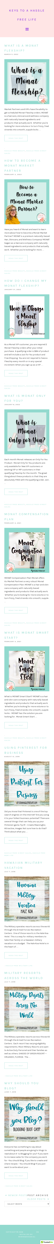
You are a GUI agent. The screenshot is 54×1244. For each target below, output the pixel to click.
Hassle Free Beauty (14, 151)
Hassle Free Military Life (19, 966)
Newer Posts (17, 1195)
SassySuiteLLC (40, 1234)
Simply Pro (30, 1232)
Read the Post (16, 138)
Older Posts (37, 1199)
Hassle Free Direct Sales (17, 853)
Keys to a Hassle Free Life (27, 15)
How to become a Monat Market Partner (22, 166)
